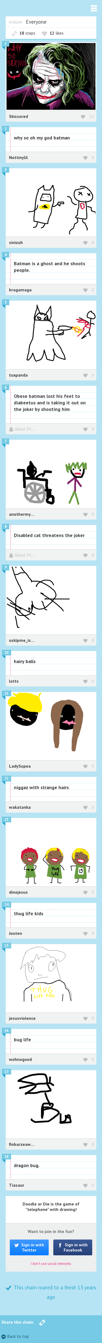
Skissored (18, 116)
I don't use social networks (51, 1263)
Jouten (15, 933)
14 (6, 904)
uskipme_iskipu (24, 640)
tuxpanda (18, 375)
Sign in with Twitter (32, 1247)
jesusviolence (22, 1018)
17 (6, 1071)
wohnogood (20, 1059)
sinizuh (16, 242)
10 (6, 652)
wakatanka (20, 807)
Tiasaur (16, 1185)
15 (6, 945)
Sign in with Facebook (76, 1247)
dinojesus (18, 892)
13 (6, 819)
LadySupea (20, 766)
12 (91, 116)
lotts (14, 681)
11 (6, 693)
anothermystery (25, 514)
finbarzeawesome (26, 1144)
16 (6, 1030)
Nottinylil (18, 157)
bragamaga (20, 289)
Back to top (18, 1336)
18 (6, 1156)
